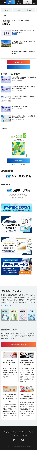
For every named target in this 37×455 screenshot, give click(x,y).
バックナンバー (22, 432)
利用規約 (25, 435)
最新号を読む (18, 160)
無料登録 (19, 3)
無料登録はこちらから (19, 344)
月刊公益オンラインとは (10, 432)
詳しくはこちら (5, 306)
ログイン (10, 3)
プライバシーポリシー (15, 435)
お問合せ (27, 3)
